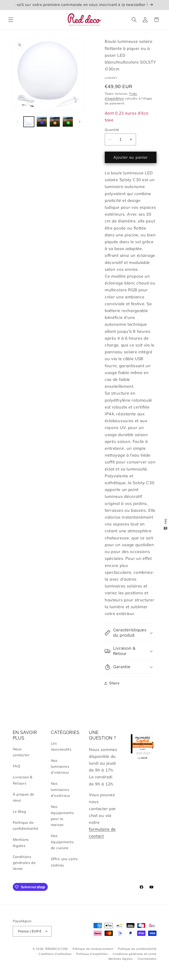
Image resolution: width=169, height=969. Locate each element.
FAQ (16, 766)
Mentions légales (21, 842)
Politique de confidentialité (25, 825)
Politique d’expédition (92, 954)
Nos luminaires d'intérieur (60, 766)
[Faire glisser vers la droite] (79, 122)
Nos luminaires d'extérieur (60, 789)
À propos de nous (24, 797)
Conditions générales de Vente (24, 862)
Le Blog (19, 811)
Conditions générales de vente (134, 954)
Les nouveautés (61, 746)
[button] (10, 19)
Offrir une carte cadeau (64, 862)
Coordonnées (147, 958)
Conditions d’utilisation (55, 954)
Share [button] (114, 683)
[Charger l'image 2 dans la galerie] (42, 122)
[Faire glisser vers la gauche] (17, 122)
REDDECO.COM (56, 948)
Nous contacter (21, 752)
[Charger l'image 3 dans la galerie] (55, 122)
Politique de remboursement (93, 948)
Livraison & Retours (23, 780)
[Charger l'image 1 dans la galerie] (29, 122)
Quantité (112, 130)
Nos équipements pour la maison (62, 815)
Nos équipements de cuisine (62, 842)
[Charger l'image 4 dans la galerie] (67, 122)
